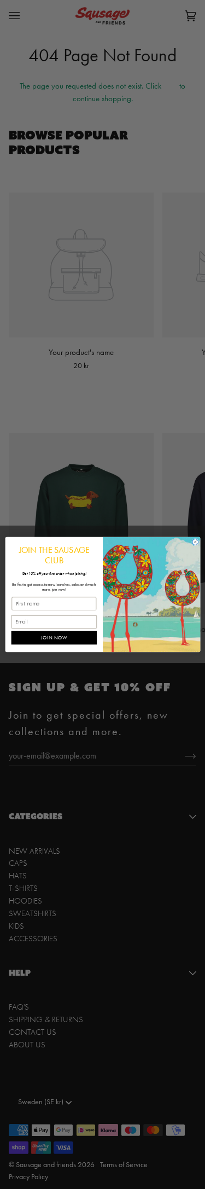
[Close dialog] (195, 542)
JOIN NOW (53, 637)
